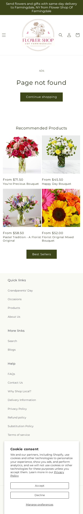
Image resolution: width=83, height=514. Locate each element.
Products (14, 308)
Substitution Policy (21, 426)
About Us (14, 316)
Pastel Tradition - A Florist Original (22, 238)
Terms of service (19, 435)
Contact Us (15, 382)
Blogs (12, 349)
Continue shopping (41, 97)
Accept (39, 485)
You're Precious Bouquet (21, 184)
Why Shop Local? (19, 391)
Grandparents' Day (20, 290)
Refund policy (17, 417)
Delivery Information (22, 400)
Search (12, 341)
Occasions (15, 299)
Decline (40, 495)
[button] (60, 35)
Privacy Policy (17, 409)
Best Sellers (41, 254)
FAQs (11, 374)
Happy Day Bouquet (56, 184)
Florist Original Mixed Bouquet (58, 238)
